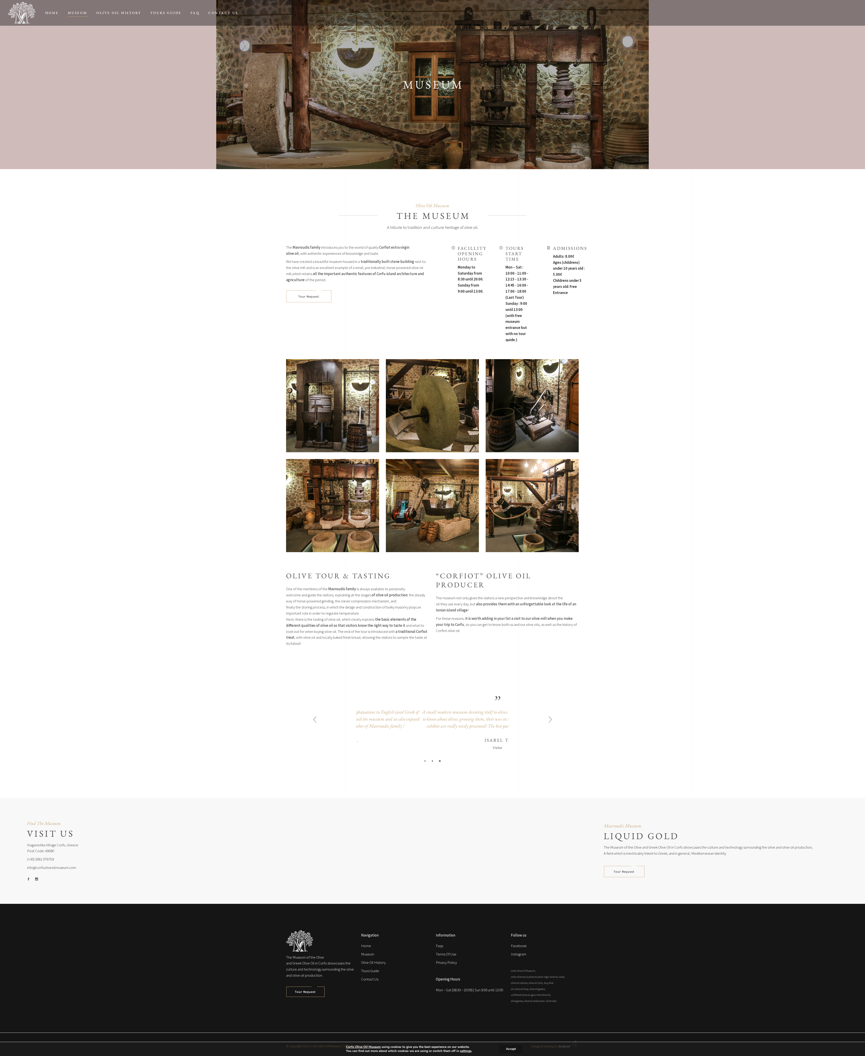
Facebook (518, 946)
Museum (367, 954)
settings (465, 1051)
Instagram (518, 954)
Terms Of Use (446, 954)
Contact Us (369, 979)
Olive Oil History (373, 962)
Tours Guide (370, 970)
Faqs (439, 946)
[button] (425, 760)
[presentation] (314, 719)
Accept (511, 1049)
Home (366, 946)
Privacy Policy (446, 962)
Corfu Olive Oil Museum (363, 1047)
